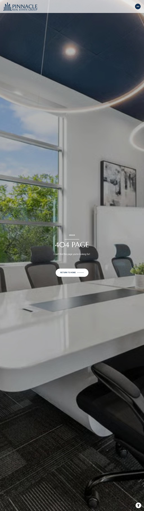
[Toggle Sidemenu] (138, 6)
